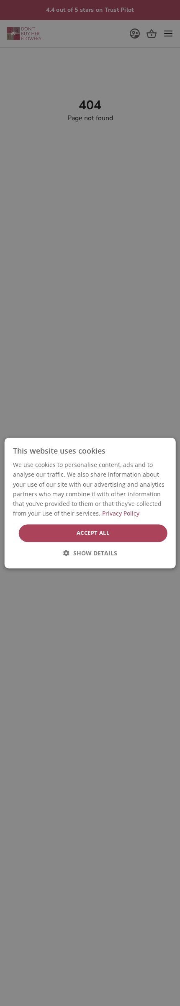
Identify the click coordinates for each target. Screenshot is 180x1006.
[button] (90, 553)
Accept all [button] (93, 533)
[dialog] (90, 503)
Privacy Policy (120, 513)
